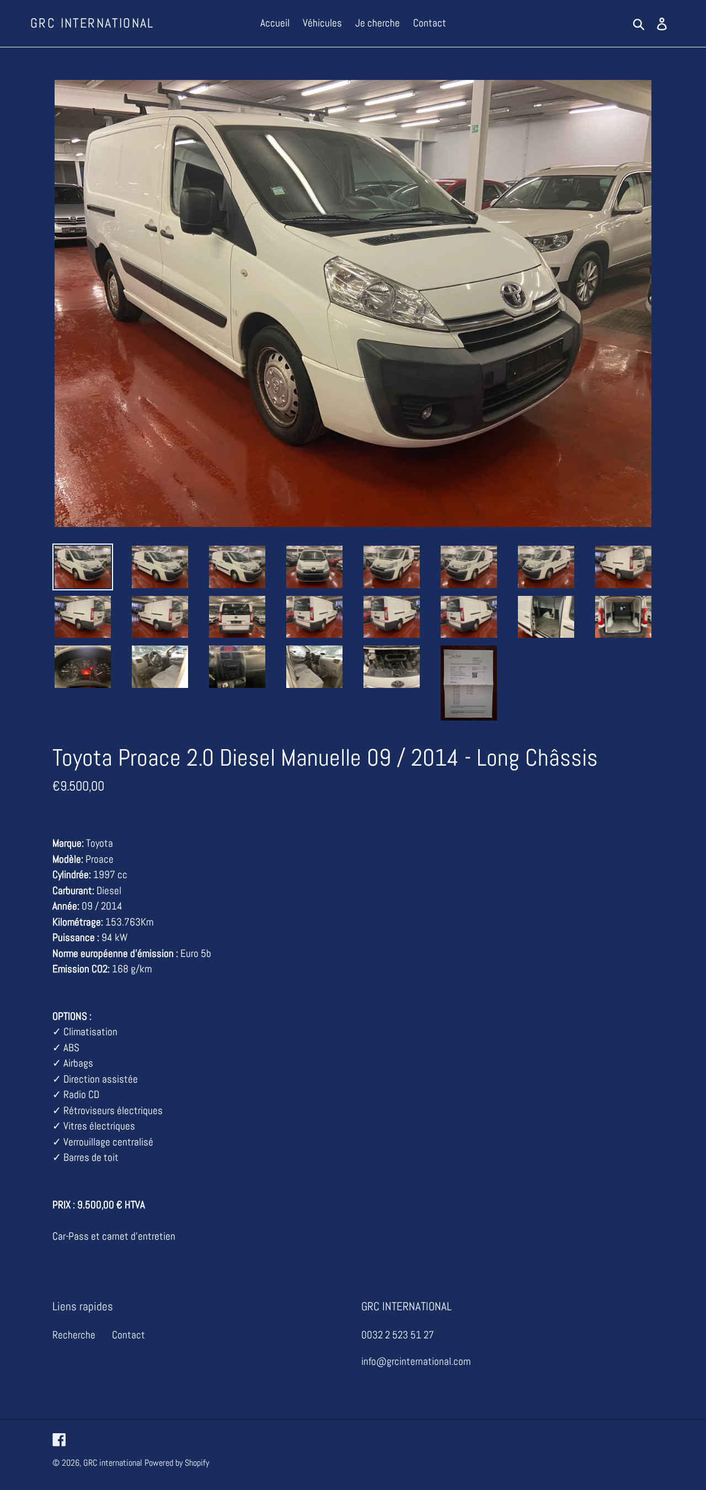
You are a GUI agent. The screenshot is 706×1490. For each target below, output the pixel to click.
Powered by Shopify (177, 1463)
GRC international (92, 23)
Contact (128, 1335)
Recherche (73, 1335)
